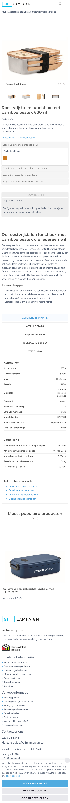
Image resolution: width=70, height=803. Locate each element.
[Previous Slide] (60, 83)
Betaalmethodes (11, 713)
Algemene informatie (35, 318)
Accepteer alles (35, 783)
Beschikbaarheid (35, 334)
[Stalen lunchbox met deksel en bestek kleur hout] (35, 46)
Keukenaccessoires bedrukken (16, 12)
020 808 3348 (10, 737)
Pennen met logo (12, 678)
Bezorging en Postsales (14, 705)
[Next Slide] (63, 83)
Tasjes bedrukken (12, 682)
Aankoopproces (11, 697)
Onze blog (8, 686)
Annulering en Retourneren (16, 709)
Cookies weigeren (35, 798)
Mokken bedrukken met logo (17, 674)
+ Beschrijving (8, 137)
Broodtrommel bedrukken (43, 12)
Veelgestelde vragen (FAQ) (16, 721)
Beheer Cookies (35, 790)
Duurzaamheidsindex (35, 343)
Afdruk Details (35, 326)
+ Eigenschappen (26, 137)
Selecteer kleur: (11, 151)
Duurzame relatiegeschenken (23, 494)
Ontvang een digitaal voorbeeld (18, 701)
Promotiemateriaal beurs (15, 662)
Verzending (35, 351)
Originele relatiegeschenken (22, 498)
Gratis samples (11, 717)
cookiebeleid (13, 775)
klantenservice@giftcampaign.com (24, 742)
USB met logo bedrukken (15, 670)
